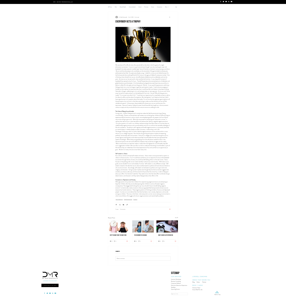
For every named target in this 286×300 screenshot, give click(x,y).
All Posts (110, 7)
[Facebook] (221, 1)
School (139, 7)
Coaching (135, 199)
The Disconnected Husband (140, 235)
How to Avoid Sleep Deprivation (165, 235)
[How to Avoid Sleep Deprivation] (167, 226)
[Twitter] (223, 1)
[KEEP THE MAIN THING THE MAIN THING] (119, 226)
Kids (116, 7)
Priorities (146, 7)
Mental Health (123, 7)
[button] (176, 7)
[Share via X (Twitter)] (120, 204)
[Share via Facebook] (116, 204)
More (166, 7)
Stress (152, 7)
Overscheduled (132, 7)
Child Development (128, 199)
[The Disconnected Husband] (143, 226)
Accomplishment (119, 199)
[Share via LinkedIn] (123, 204)
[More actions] (170, 17)
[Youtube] (226, 1)
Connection (159, 7)
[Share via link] (127, 204)
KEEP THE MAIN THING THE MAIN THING (118, 235)
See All (176, 217)
